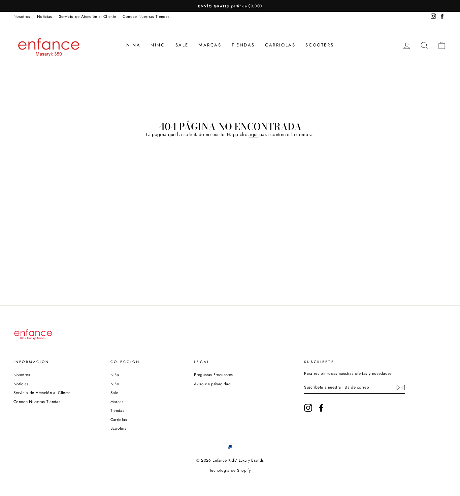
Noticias (44, 16)
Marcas (210, 45)
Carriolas (280, 45)
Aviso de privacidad (212, 384)
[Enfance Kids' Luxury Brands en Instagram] (308, 408)
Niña (133, 45)
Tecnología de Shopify (230, 470)
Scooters (319, 45)
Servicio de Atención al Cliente (87, 16)
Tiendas (243, 45)
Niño (158, 45)
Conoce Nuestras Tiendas (146, 16)
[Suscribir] (400, 388)
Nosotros (21, 16)
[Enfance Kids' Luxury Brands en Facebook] (321, 408)
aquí (253, 134)
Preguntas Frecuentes (213, 374)
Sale (182, 45)
